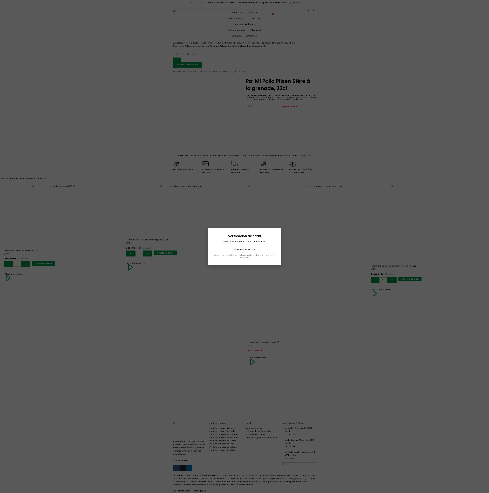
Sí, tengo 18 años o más (244, 249)
